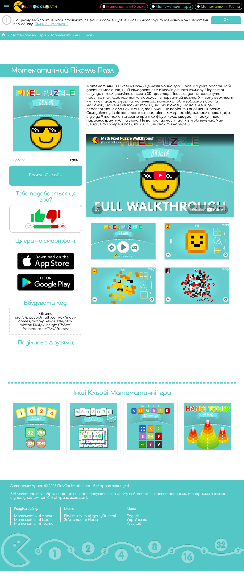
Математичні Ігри (173, 7)
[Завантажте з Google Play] (45, 290)
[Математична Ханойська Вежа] (207, 426)
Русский (134, 523)
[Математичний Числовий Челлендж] (150, 426)
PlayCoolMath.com (73, 486)
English (133, 516)
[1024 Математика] (36, 426)
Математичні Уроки (126, 7)
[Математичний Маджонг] (93, 426)
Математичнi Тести (220, 7)
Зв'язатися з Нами (81, 520)
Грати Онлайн (46, 175)
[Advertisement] (122, 48)
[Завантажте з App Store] (45, 268)
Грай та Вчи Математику (35, 6)
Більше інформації (51, 24)
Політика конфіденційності (90, 516)
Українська (137, 520)
